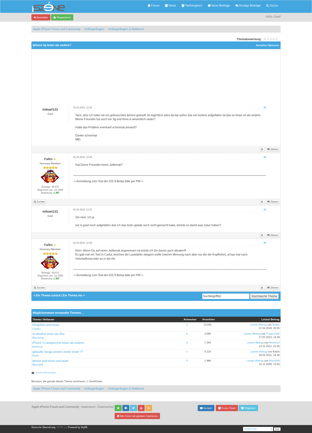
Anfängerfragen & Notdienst (126, 29)
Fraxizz (36, 329)
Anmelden (42, 17)
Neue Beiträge (220, 5)
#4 (265, 243)
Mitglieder (250, 408)
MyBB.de (61, 427)
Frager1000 (273, 333)
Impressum (88, 406)
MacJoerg (38, 337)
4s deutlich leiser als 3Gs (48, 333)
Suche (273, 5)
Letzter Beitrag (258, 324)
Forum (154, 5)
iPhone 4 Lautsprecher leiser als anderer (58, 342)
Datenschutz (106, 406)
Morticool (37, 346)
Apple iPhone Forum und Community (56, 29)
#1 (265, 107)
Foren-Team (228, 408)
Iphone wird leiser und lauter (50, 360)
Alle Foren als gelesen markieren (138, 416)
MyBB (84, 427)
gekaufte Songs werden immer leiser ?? (57, 351)
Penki (35, 355)
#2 (265, 157)
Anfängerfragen (94, 29)
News (172, 5)
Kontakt (207, 408)
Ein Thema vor (73, 295)
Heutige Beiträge (249, 5)
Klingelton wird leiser (45, 324)
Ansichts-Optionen (267, 45)
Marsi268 (37, 364)
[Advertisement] (156, 79)
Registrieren (63, 17)
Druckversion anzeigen (46, 372)
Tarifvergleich (193, 5)
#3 (265, 209)
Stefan (276, 324)
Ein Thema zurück (48, 295)
